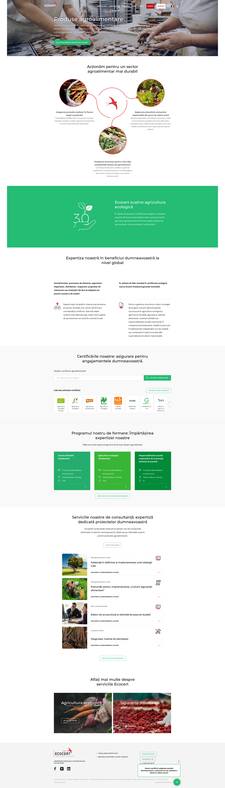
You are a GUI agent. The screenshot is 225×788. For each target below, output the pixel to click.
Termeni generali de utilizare (77, 779)
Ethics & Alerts (162, 779)
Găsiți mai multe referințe (112, 658)
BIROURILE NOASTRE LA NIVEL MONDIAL (113, 757)
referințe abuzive (149, 779)
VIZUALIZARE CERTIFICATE (108, 753)
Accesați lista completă (158, 390)
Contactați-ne (148, 754)
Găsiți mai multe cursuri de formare (112, 496)
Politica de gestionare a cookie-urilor (128, 779)
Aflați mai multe (112, 545)
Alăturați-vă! (147, 759)
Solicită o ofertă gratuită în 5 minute (72, 42)
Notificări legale (60, 779)
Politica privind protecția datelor (101, 779)
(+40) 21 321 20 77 (148, 763)
